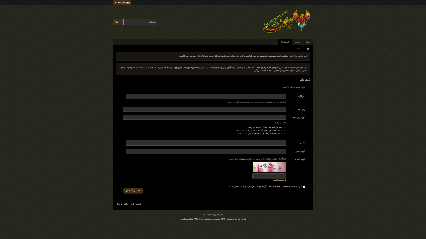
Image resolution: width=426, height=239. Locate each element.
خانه (308, 42)
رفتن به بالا (122, 204)
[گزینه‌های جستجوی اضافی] (122, 22)
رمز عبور (301, 109)
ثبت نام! (285, 42)
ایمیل (302, 143)
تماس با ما (136, 204)
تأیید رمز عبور (299, 117)
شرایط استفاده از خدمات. (237, 186)
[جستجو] (116, 22)
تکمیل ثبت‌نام (133, 191)
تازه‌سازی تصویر (279, 180)
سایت (297, 42)
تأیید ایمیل (300, 151)
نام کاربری (300, 96)
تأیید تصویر (300, 159)
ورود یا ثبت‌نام (124, 2)
